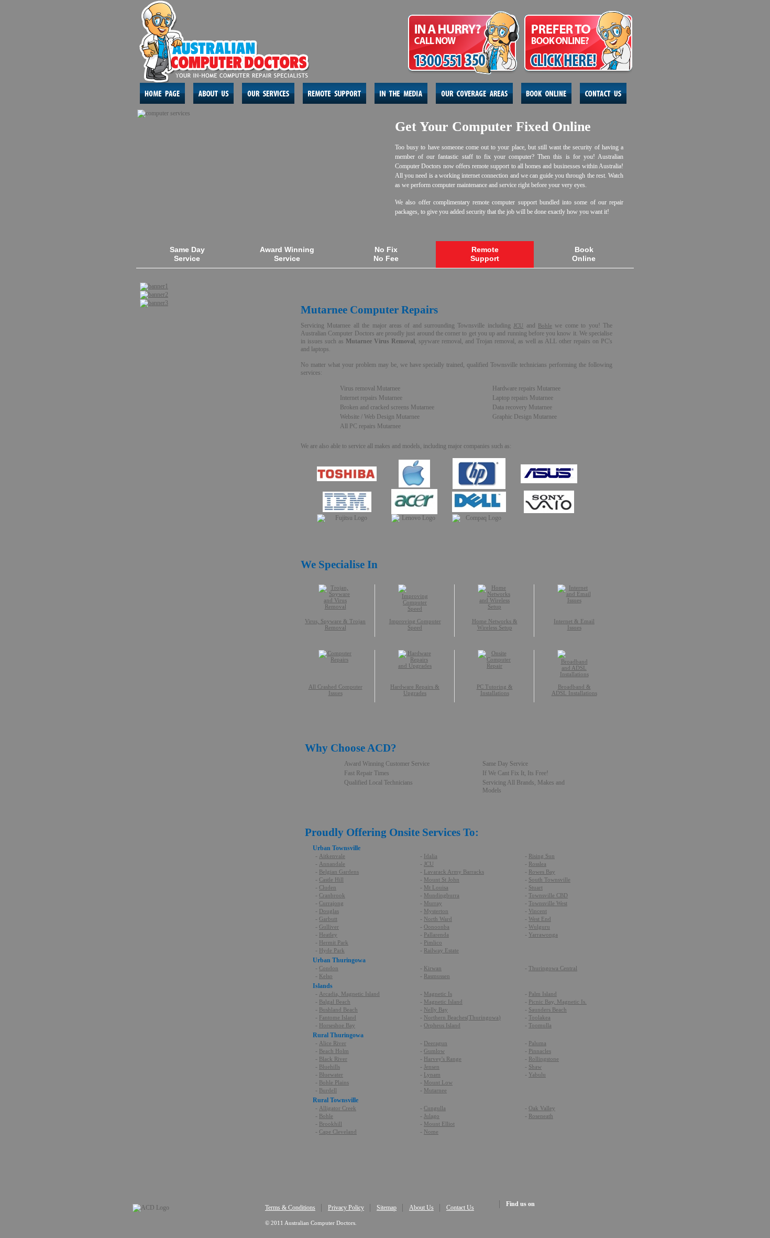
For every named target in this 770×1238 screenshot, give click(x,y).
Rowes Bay (542, 871)
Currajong (331, 903)
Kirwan (433, 968)
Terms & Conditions (290, 1207)
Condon (328, 968)
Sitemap (387, 1207)
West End (540, 919)
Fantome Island (337, 1017)
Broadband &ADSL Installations (574, 689)
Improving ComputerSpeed (415, 624)
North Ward (438, 919)
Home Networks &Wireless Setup (495, 624)
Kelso (326, 976)
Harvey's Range (442, 1059)
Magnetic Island (443, 1001)
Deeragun (435, 1043)
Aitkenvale (332, 856)
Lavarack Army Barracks (454, 871)
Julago (431, 1116)
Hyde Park (332, 950)
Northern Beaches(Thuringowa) (462, 1017)
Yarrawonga (543, 934)
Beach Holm (334, 1051)
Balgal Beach (334, 1001)
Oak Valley (542, 1108)
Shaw (535, 1066)
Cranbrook (332, 895)
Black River (333, 1059)
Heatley (328, 934)
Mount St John (441, 879)
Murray (433, 903)
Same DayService (187, 254)
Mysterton (436, 911)
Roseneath (541, 1116)
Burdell (328, 1090)
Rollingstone (544, 1059)
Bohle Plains (334, 1082)
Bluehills (329, 1066)
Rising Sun (542, 856)
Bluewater (331, 1074)
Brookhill (330, 1124)
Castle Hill (331, 879)
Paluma (537, 1043)
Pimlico (433, 942)
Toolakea (540, 1017)
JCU (518, 325)
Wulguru (539, 927)
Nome (431, 1131)
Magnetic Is (438, 994)
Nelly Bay (436, 1009)
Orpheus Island (442, 1025)
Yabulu (537, 1074)
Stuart (536, 887)
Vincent (538, 911)
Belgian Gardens (339, 871)
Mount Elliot (439, 1124)
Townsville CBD (548, 895)
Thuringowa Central (553, 968)
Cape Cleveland (338, 1131)
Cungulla (435, 1108)
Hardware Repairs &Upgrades (414, 689)
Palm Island (543, 994)
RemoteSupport (484, 254)
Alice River (332, 1043)
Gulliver (329, 927)
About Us (421, 1207)
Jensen (431, 1066)
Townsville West (548, 903)
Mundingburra (441, 895)
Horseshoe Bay (337, 1025)
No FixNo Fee (386, 254)
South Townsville (549, 879)
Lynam (432, 1074)
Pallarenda (436, 934)
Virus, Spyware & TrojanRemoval (335, 624)
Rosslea (537, 864)
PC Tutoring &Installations (495, 689)
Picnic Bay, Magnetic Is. (558, 1001)
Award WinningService (287, 254)
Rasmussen (437, 976)
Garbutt (328, 919)
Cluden (327, 887)
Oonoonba (436, 927)
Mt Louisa (436, 887)
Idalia (430, 856)
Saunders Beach (548, 1009)
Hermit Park (333, 942)
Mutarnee (435, 1090)
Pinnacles (540, 1051)
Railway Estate (441, 950)
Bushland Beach (338, 1009)
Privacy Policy (346, 1207)
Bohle (545, 325)
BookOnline (584, 254)
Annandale (332, 864)
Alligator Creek (337, 1108)
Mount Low (438, 1082)
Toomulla (540, 1025)
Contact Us (460, 1207)
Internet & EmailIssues (574, 624)
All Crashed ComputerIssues (335, 689)
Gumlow (434, 1051)
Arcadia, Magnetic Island (349, 994)
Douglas (329, 911)
